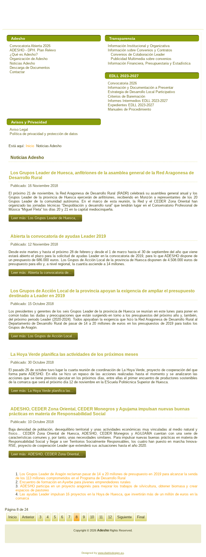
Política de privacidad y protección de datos (44, 134)
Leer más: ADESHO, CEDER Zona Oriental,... (47, 454)
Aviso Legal (19, 129)
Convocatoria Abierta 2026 (30, 46)
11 (101, 517)
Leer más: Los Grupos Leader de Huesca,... (45, 218)
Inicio (30, 146)
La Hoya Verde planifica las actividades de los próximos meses (74, 354)
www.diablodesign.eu (111, 552)
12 (110, 517)
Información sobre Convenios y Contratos (140, 50)
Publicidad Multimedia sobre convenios (141, 59)
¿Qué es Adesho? (24, 54)
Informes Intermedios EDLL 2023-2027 (138, 101)
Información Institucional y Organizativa (139, 46)
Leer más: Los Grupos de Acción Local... (43, 336)
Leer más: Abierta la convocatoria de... (41, 273)
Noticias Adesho (22, 63)
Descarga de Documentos (30, 68)
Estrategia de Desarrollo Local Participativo (141, 92)
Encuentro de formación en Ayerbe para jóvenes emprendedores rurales (75, 482)
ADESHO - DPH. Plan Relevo (33, 50)
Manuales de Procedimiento (129, 109)
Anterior (28, 517)
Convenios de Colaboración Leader (138, 54)
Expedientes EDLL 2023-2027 (131, 105)
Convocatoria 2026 (122, 83)
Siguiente (124, 517)
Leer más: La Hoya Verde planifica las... (42, 391)
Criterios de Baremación (126, 96)
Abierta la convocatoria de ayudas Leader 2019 (58, 236)
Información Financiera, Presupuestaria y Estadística (149, 63)
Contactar (17, 72)
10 (92, 517)
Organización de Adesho (28, 59)
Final (141, 517)
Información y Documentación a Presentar (140, 88)
